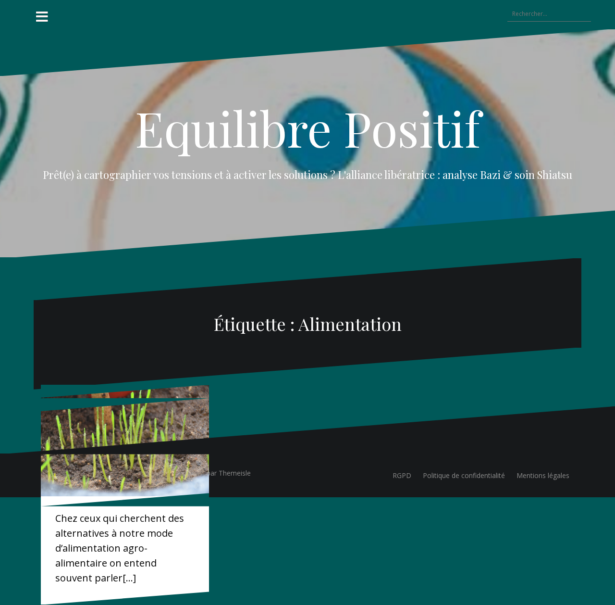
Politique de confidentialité (464, 475)
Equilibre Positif (307, 128)
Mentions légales (543, 475)
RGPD (402, 475)
